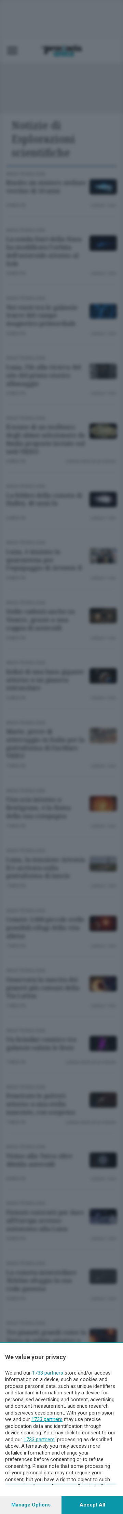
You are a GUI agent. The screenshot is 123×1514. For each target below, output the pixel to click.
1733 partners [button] (47, 1373)
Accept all (92, 1505)
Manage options (31, 1505)
